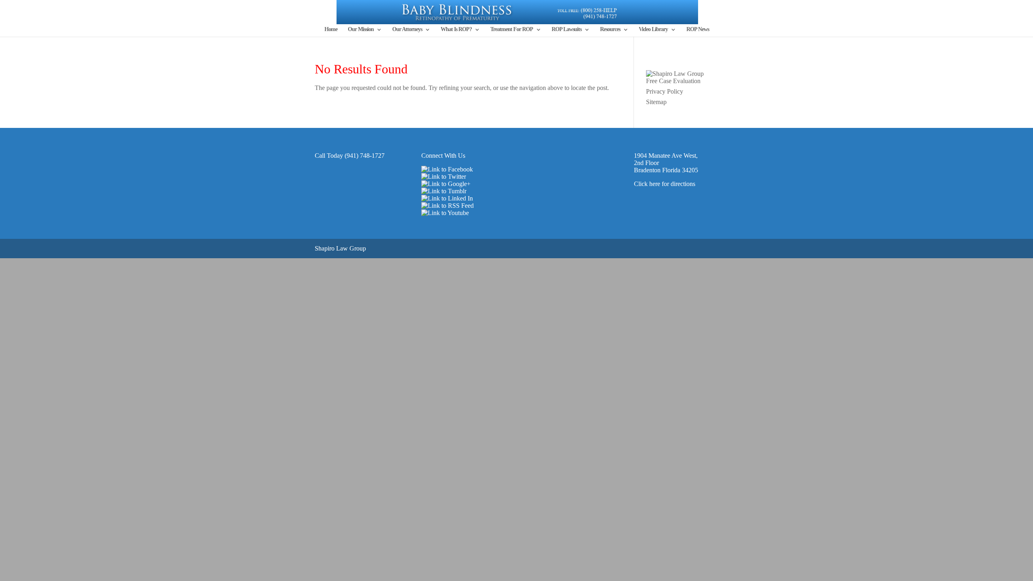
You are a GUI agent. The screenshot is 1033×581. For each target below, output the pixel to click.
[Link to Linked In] (447, 198)
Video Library (653, 29)
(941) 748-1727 (365, 155)
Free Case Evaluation (673, 80)
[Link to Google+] (445, 183)
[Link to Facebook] (447, 169)
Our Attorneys (407, 29)
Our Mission (361, 29)
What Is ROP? (456, 29)
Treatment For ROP (511, 29)
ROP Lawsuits (566, 29)
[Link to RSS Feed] (447, 205)
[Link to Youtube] (445, 212)
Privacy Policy (664, 91)
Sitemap (656, 101)
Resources (610, 29)
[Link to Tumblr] (443, 191)
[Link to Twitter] (443, 176)
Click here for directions (664, 183)
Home (330, 29)
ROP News (697, 29)
